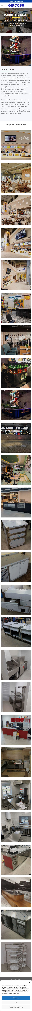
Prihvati (16, 998)
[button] (29, 982)
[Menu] (2, 5)
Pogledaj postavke (16, 1007)
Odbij (16, 1002)
